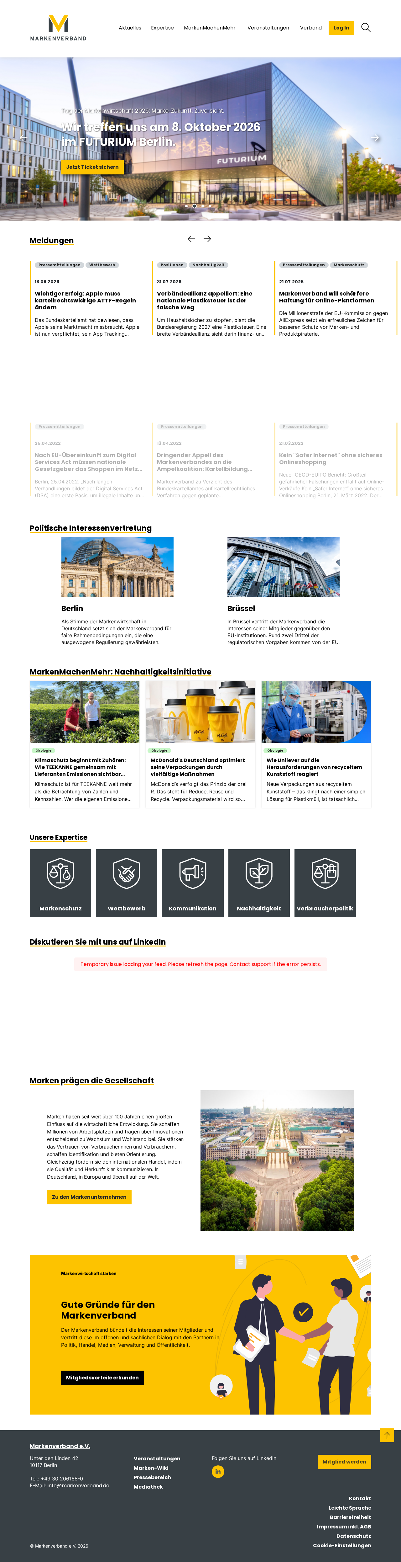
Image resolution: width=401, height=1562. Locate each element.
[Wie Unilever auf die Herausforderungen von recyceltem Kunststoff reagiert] (320, 744)
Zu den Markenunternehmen (89, 1197)
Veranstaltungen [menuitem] (268, 27)
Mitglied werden (344, 1461)
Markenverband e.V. (60, 1446)
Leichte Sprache (350, 1507)
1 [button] (186, 206)
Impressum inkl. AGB (344, 1526)
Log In (341, 27)
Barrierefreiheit (350, 1517)
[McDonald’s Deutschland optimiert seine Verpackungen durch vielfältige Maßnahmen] (204, 744)
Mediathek (148, 1486)
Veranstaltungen (157, 1458)
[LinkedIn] (218, 1471)
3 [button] (202, 206)
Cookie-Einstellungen (342, 1545)
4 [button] (210, 206)
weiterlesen (60, 883)
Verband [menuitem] (311, 27)
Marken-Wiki (151, 1468)
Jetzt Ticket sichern (92, 167)
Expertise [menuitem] (162, 27)
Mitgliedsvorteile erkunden (102, 1377)
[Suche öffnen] (366, 28)
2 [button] (194, 206)
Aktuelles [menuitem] (130, 27)
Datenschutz (353, 1536)
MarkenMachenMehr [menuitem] (210, 27)
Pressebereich (152, 1477)
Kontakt (360, 1498)
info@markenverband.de (78, 1485)
